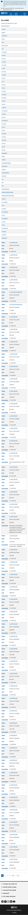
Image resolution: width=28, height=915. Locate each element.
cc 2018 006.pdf (13, 760)
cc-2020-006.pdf (13, 574)
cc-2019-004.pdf (13, 673)
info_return (5, 45)
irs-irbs (3, 84)
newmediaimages (6, 163)
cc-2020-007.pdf (13, 562)
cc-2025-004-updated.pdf (15, 292)
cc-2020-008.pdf (13, 549)
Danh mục (24, 13)
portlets (4, 176)
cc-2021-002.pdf (13, 535)
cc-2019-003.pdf (13, 686)
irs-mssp (4, 94)
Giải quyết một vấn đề (9, 890)
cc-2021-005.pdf (13, 479)
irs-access (4, 52)
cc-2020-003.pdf (13, 611)
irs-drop (4, 71)
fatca (3, 39)
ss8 (2, 182)
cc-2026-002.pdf (13, 255)
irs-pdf (3, 101)
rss (2, 179)
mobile (3, 159)
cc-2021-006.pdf (13, 467)
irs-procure (4, 110)
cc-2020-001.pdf (13, 636)
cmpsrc (4, 29)
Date (3, 245)
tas (2, 186)
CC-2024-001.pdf (13, 366)
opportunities (5, 172)
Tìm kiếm (10, 13)
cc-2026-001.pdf (13, 267)
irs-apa (3, 58)
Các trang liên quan (9, 896)
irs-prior (4, 107)
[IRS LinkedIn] (11, 902)
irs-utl (3, 146)
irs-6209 (4, 234)
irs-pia (3, 104)
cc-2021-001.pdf (13, 516)
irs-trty (4, 143)
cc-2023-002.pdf (13, 378)
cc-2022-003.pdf (13, 428)
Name (3, 242)
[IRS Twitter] (5, 902)
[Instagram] (8, 901)
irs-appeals (5, 218)
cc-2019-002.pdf (13, 698)
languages (4, 153)
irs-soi (3, 127)
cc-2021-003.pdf (13, 504)
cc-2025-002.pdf (13, 329)
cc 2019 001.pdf (13, 710)
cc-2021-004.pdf (13, 492)
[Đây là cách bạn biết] (14, 9)
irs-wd (3, 150)
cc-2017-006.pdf (13, 847)
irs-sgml (4, 124)
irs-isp (3, 88)
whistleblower (5, 189)
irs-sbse (4, 208)
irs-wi (3, 215)
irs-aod (3, 55)
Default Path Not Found (8, 195)
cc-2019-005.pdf (13, 661)
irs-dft (3, 68)
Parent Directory (5, 26)
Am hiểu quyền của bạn (9, 887)
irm (3, 48)
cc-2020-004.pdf (13, 599)
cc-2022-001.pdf (13, 453)
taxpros (4, 199)
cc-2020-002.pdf (13, 624)
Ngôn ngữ (6, 893)
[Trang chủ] (4, 13)
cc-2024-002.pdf (13, 354)
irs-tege (4, 133)
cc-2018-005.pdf (13, 772)
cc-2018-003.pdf (13, 797)
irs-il (3, 81)
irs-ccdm (4, 65)
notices (4, 169)
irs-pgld (4, 231)
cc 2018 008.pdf (13, 735)
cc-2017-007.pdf (13, 834)
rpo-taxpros (5, 228)
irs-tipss (4, 140)
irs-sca (3, 117)
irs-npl (3, 221)
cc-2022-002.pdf (13, 440)
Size (3, 248)
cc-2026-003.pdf (13, 242)
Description (5, 251)
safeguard (4, 238)
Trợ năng (14, 912)
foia (3, 42)
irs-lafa (4, 91)
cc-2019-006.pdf (13, 648)
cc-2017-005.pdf (13, 859)
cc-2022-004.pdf (13, 416)
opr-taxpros (5, 212)
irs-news (4, 97)
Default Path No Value (7, 192)
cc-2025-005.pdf (13, 317)
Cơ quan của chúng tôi (10, 884)
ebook (3, 32)
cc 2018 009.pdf (13, 723)
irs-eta (3, 78)
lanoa (3, 156)
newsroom (4, 166)
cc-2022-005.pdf (13, 403)
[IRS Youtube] (14, 901)
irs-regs (4, 114)
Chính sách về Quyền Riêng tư (14, 910)
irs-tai (3, 130)
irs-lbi (3, 225)
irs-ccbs (4, 62)
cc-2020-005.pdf (13, 587)
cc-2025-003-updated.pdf (15, 304)
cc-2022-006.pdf (13, 391)
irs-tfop (4, 137)
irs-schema (4, 120)
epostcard (4, 35)
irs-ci (3, 205)
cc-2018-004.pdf (13, 785)
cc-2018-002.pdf (13, 809)
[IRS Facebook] (2, 901)
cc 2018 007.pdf (13, 748)
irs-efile (4, 75)
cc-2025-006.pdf (13, 279)
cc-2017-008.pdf (13, 822)
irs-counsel (4, 202)
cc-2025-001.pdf (13, 341)
